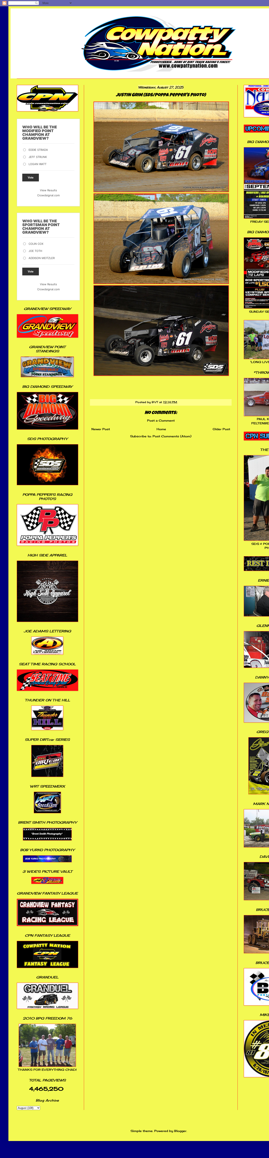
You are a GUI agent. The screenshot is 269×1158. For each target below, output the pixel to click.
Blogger (180, 1131)
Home (161, 429)
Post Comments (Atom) (172, 436)
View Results (48, 190)
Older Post (221, 429)
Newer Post (100, 429)
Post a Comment (161, 420)
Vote (30, 177)
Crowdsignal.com (48, 195)
